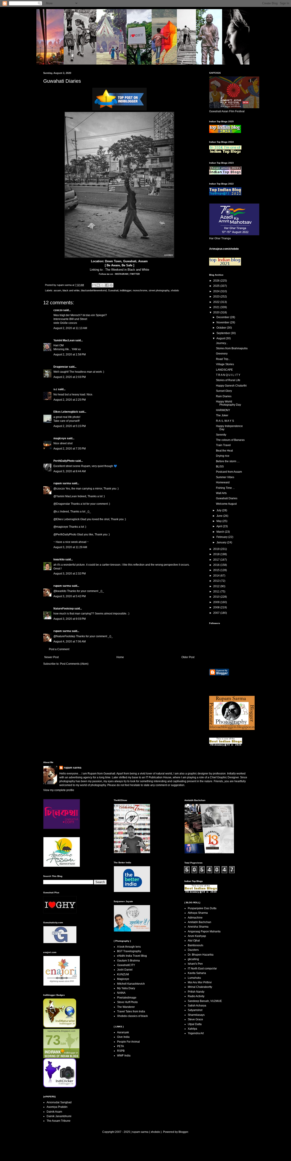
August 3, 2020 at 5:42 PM (69, 596)
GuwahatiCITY (126, 965)
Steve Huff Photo (127, 1002)
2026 (216, 280)
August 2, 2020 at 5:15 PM (69, 426)
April (219, 526)
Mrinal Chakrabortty (200, 987)
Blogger (183, 1132)
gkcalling (193, 959)
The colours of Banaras (230, 440)
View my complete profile (58, 790)
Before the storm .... (228, 461)
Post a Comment (59, 649)
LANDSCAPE (224, 369)
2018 (216, 554)
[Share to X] (102, 285)
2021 (216, 307)
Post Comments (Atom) (74, 663)
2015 (216, 570)
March (220, 531)
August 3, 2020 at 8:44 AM (69, 471)
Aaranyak (123, 1032)
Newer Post (51, 657)
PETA (120, 1046)
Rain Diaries (223, 396)
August (221, 338)
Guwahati (113, 290)
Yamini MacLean (64, 340)
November (223, 322)
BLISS (220, 466)
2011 (216, 591)
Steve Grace (195, 1019)
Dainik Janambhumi (59, 1116)
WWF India (123, 1055)
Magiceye (123, 979)
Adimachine (195, 917)
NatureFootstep (63, 608)
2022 (216, 302)
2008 (216, 607)
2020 (216, 312)
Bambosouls (195, 945)
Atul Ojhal (194, 940)
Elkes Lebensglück (65, 411)
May (219, 521)
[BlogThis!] (98, 285)
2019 (216, 549)
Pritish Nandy (196, 991)
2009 (216, 602)
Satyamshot (195, 1010)
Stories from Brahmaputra (232, 348)
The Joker (222, 415)
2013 (216, 580)
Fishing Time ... (225, 487)
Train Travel (223, 445)
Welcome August (226, 503)
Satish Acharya (197, 1005)
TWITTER (135, 274)
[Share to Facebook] (107, 285)
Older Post (187, 657)
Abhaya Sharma (198, 912)
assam (57, 290)
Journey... (222, 343)
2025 (216, 285)
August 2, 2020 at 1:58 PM (69, 354)
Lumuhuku (194, 977)
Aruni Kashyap (197, 936)
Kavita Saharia (197, 973)
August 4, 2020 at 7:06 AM (69, 641)
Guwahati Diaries (226, 498)
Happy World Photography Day (228, 403)
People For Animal (128, 1041)
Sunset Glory (224, 390)
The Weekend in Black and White (127, 269)
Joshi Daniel (125, 969)
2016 (216, 565)
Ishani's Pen (195, 963)
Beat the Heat (224, 450)
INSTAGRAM (121, 274)
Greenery (222, 353)
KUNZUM (123, 974)
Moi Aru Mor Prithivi (200, 982)
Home (120, 657)
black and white (71, 290)
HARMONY (223, 410)
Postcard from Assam (229, 471)
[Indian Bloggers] (119, 109)
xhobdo (175, 290)
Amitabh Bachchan (199, 922)
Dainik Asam (54, 1111)
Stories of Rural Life (228, 380)
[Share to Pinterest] (111, 285)
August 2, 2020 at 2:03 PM (69, 377)
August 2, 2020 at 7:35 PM (69, 448)
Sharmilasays (196, 1014)
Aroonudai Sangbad (59, 1102)
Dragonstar (60, 366)
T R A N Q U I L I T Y (228, 375)
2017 (216, 559)
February (222, 537)
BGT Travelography (129, 951)
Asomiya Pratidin (57, 1107)
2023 (216, 296)
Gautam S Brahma (128, 960)
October (221, 327)
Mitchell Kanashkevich (131, 983)
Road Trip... (223, 359)
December (223, 317)
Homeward (223, 482)
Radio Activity (196, 996)
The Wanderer (126, 1007)
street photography (159, 290)
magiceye (59, 438)
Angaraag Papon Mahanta (204, 931)
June (219, 515)
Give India (123, 1037)
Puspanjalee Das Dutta (202, 908)
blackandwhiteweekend (94, 290)
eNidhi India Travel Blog (132, 955)
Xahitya (192, 1028)
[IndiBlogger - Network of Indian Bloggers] (59, 1026)
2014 (216, 575)
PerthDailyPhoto (64, 460)
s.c (55, 389)
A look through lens (129, 946)
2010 (216, 596)
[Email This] (94, 285)
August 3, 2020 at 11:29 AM (70, 547)
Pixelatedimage (126, 997)
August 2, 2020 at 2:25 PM (69, 399)
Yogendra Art (196, 1033)
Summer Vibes (225, 477)
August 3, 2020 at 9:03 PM (69, 618)
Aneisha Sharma (198, 926)
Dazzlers (193, 949)
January (221, 542)
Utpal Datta (195, 1024)
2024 (216, 291)
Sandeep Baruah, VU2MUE (205, 1001)
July (219, 510)
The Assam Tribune (58, 1120)
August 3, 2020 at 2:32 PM (69, 573)
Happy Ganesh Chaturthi (231, 385)
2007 (216, 612)
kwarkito (59, 559)
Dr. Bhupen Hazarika (200, 954)
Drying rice (222, 455)
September (223, 333)
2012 (216, 586)
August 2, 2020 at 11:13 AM (70, 328)
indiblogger (125, 290)
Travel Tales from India (131, 1011)
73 (52, 1040)
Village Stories (225, 364)
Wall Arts (221, 493)
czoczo (58, 310)
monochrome (140, 290)
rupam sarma (62, 483)
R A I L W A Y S (225, 420)
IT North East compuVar (202, 968)
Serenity (221, 434)
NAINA (121, 992)
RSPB (121, 1050)
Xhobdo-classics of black (132, 1016)
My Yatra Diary (126, 988)
